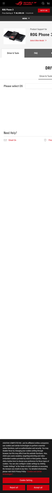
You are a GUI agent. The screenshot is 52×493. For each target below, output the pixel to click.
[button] (3, 3)
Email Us (12, 140)
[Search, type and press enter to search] (43, 3)
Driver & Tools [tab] (13, 53)
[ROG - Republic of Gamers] (26, 3)
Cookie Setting (26, 480)
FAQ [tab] (36, 53)
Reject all (14, 487)
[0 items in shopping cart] (48, 3)
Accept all (38, 487)
